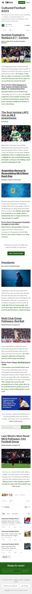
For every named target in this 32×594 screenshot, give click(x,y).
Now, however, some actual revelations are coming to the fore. (15, 234)
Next (26, 507)
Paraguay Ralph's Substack (20, 227)
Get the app (24, 586)
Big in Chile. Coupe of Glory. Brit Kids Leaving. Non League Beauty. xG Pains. (11, 534)
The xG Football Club (20, 91)
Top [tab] (3, 514)
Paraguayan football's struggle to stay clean (15, 223)
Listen (28, 25)
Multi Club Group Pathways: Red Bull (12, 320)
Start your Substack (11, 586)
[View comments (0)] (9, 527)
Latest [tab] (8, 514)
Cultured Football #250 (10, 544)
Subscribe (22, 2)
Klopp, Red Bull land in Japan (15, 363)
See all (5, 557)
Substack (7, 590)
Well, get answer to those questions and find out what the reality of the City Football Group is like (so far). (16, 483)
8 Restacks (22, 495)
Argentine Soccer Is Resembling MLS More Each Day (15, 173)
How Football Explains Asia (20, 367)
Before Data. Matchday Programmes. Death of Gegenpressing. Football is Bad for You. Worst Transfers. (10, 547)
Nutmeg (5, 121)
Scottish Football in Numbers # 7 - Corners (15, 36)
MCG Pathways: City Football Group (13, 440)
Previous (6, 507)
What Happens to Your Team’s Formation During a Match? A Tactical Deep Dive (14, 87)
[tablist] (10, 513)
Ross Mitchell (7, 41)
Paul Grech (9, 24)
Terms (21, 580)
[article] (16, 523)
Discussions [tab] (15, 514)
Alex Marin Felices (7, 91)
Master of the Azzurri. (16, 421)
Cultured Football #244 (10, 531)
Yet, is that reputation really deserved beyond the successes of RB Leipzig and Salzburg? (15, 356)
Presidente (8, 262)
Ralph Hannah (6, 227)
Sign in (28, 2)
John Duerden (6, 367)
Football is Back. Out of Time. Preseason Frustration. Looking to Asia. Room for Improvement (11, 522)
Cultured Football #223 (10, 519)
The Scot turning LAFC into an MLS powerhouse (15, 115)
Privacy (16, 580)
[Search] (29, 513)
